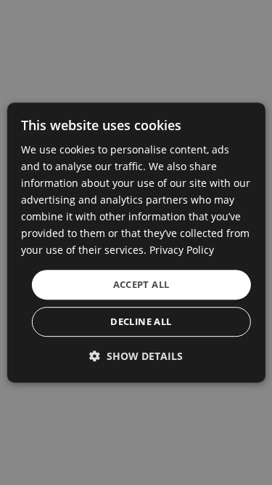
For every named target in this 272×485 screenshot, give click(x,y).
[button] (136, 356)
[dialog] (136, 243)
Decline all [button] (140, 321)
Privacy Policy (181, 250)
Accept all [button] (141, 284)
